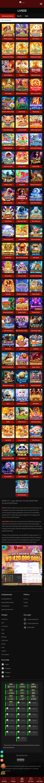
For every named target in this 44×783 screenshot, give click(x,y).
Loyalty (26, 602)
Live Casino (4, 626)
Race (2, 630)
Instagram (8, 672)
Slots (2, 623)
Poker (3, 647)
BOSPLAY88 (30, 627)
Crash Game (4, 640)
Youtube (7, 676)
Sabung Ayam (5, 654)
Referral (26, 606)
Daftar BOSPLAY (6, 521)
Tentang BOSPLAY (6, 599)
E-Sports (3, 651)
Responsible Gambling (7, 602)
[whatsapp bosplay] (2, 756)
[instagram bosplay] (2, 760)
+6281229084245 (32, 619)
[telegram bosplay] (2, 752)
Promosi (26, 599)
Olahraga (3, 637)
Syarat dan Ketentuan (7, 609)
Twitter (7, 664)
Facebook (8, 668)
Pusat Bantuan (5, 606)
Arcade (3, 644)
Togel (2, 633)
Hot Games (4, 619)
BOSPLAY (4, 508)
